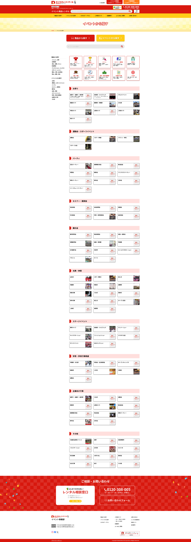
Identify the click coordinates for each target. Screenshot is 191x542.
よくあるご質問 (118, 526)
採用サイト (133, 522)
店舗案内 (117, 524)
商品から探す (103, 517)
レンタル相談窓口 (135, 519)
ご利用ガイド (118, 517)
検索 (129, 11)
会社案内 (133, 525)
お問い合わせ (134, 517)
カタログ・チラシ (104, 522)
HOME (52, 30)
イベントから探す (104, 519)
